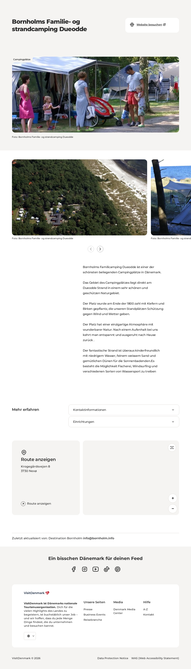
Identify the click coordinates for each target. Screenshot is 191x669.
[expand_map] (172, 447)
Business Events (94, 614)
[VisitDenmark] (36, 593)
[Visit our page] (84, 569)
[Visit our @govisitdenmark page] (106, 569)
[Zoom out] (172, 508)
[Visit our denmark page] (73, 569)
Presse (88, 609)
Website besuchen (149, 24)
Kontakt (148, 614)
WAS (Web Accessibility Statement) (155, 658)
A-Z (145, 609)
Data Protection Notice (112, 658)
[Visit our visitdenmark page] (95, 569)
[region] (131, 477)
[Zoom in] (172, 498)
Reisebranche (93, 619)
